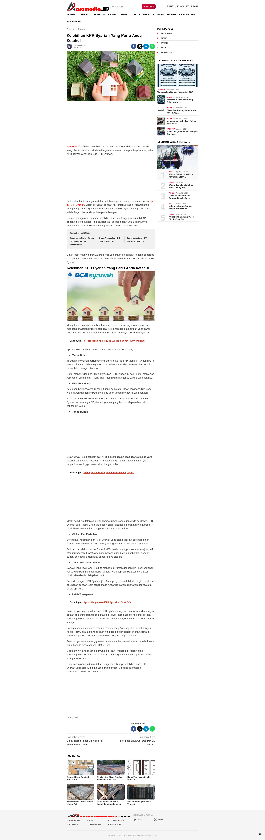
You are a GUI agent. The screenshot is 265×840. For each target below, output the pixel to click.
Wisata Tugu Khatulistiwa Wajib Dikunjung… (181, 185)
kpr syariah (73, 717)
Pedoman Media (116, 820)
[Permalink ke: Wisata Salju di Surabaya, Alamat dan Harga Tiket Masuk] (177, 157)
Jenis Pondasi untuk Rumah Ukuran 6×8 (80, 802)
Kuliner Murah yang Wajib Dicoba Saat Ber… (181, 217)
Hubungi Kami (73, 820)
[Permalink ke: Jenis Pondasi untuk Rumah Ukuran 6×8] (80, 792)
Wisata (171, 172)
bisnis (164, 38)
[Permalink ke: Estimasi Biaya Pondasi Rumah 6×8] (80, 767)
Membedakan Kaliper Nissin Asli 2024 (175, 91)
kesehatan (166, 52)
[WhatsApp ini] (152, 46)
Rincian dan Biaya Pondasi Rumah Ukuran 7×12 (109, 778)
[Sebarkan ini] (133, 46)
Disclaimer (72, 824)
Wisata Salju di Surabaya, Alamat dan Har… (181, 175)
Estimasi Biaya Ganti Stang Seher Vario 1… (180, 100)
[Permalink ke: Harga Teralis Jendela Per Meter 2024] (141, 767)
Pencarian (148, 6)
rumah (164, 43)
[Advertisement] (111, 124)
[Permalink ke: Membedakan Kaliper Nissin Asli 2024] (177, 75)
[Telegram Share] (146, 46)
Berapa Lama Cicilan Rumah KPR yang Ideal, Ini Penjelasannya (81, 241)
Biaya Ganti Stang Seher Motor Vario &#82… (182, 111)
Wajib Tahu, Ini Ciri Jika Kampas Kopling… (182, 132)
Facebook (141, 819)
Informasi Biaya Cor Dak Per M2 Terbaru (137, 740)
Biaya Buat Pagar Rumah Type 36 (139, 802)
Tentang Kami (94, 824)
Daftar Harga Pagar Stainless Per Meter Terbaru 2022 (85, 740)
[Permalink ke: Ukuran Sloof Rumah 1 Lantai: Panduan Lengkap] (111, 792)
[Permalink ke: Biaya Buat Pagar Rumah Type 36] (141, 792)
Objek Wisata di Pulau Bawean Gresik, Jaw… (179, 196)
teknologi (166, 33)
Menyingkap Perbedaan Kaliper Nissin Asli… (182, 121)
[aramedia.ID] (88, 6)
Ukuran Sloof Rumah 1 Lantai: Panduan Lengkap (109, 802)
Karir (90, 820)
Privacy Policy (115, 824)
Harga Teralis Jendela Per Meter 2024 (139, 778)
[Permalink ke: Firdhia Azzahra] (69, 46)
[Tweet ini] (140, 46)
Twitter (160, 819)
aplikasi (165, 47)
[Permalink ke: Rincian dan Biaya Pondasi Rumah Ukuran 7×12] (111, 767)
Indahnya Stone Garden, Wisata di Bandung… (180, 207)
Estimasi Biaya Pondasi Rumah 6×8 (78, 778)
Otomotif (161, 89)
